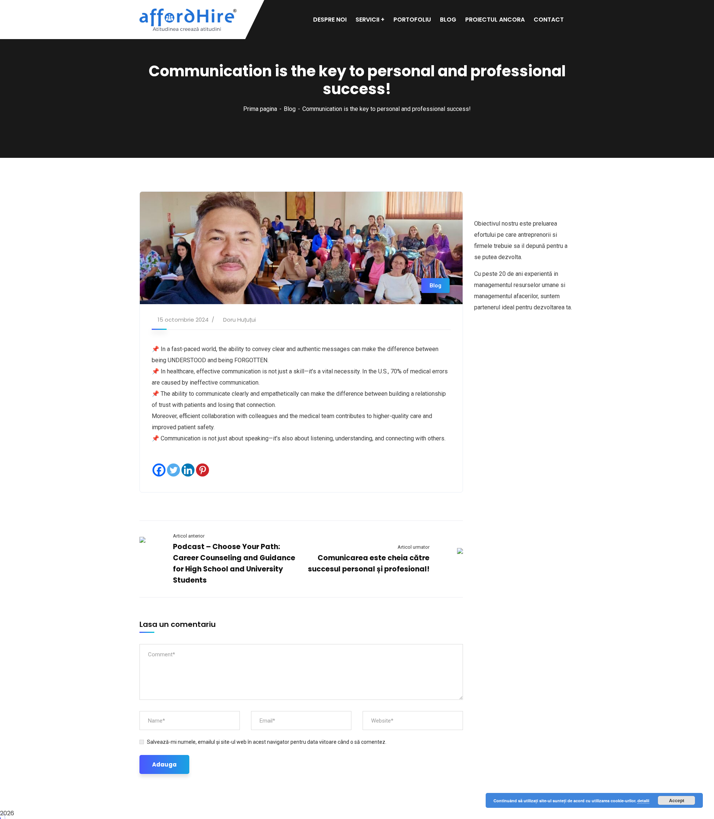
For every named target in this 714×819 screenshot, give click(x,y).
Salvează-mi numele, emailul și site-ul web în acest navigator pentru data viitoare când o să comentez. (266, 742)
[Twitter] (173, 470)
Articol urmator (414, 547)
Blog (290, 108)
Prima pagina (260, 108)
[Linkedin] (187, 470)
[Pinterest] (202, 470)
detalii (643, 800)
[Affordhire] (188, 20)
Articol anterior (189, 536)
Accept (676, 800)
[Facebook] (158, 470)
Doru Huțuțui (239, 320)
